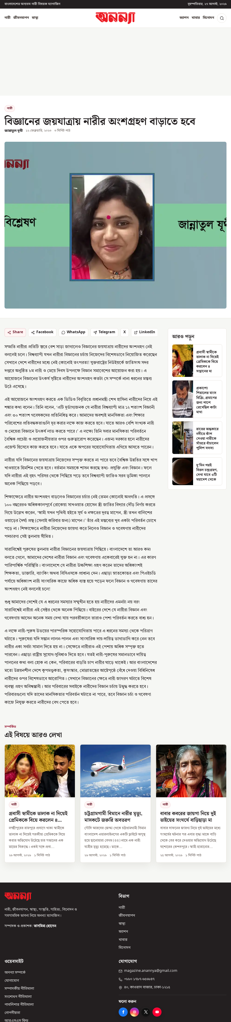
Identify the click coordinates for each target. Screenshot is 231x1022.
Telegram (107, 332)
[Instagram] (134, 1012)
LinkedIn (147, 332)
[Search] (221, 18)
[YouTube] (157, 1012)
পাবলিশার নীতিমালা (19, 1004)
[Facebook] (123, 1012)
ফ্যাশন (184, 18)
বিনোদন (208, 18)
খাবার (196, 18)
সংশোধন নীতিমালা (18, 996)
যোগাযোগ (12, 980)
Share (18, 332)
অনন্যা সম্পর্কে (15, 972)
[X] (145, 1012)
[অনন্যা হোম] (115, 18)
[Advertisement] (115, 61)
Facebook (44, 332)
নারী (7, 18)
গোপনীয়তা (12, 1012)
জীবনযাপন (21, 18)
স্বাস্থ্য (35, 18)
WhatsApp (76, 332)
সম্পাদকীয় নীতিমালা (19, 988)
